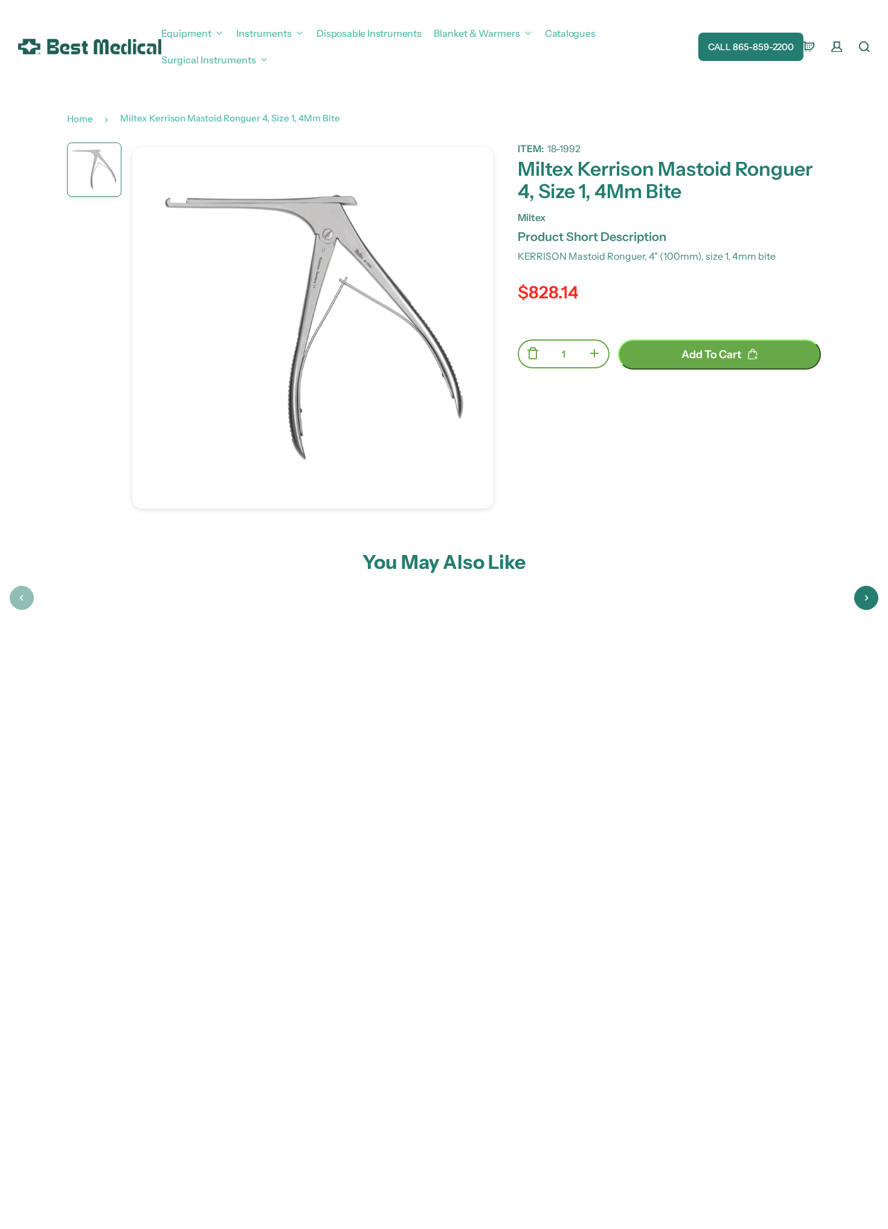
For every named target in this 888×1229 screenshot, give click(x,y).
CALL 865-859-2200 (751, 47)
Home (80, 118)
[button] (22, 598)
